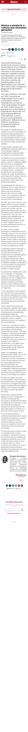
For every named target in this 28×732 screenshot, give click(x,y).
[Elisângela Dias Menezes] (5, 462)
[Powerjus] (21, 475)
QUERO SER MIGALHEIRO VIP (14, 513)
